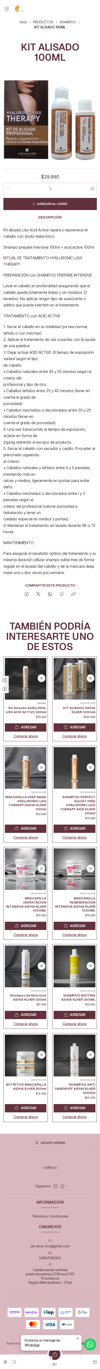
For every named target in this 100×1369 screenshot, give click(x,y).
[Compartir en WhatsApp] (50, 594)
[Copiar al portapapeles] (73, 594)
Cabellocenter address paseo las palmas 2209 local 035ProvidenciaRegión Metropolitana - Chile (50, 1276)
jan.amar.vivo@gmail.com (50, 1246)
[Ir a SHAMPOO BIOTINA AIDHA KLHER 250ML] (74, 966)
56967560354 (50, 1258)
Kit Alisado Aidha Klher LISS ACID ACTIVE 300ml (26, 710)
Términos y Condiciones (50, 1216)
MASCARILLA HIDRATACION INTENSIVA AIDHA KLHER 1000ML (26, 904)
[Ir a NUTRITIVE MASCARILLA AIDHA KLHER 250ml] (26, 1055)
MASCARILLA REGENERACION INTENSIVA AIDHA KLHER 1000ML (75, 904)
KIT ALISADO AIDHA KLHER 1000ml (79, 710)
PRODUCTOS (43, 22)
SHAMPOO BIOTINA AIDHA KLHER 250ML (78, 997)
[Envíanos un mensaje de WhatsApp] (90, 1344)
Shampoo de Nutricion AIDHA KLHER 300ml (28, 997)
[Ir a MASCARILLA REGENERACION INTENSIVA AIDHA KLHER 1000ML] (74, 869)
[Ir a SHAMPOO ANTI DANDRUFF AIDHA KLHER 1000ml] (74, 1055)
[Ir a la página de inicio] (19, 9)
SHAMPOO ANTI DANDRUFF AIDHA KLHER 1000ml (75, 1088)
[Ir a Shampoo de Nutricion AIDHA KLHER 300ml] (26, 966)
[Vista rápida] (41, 678)
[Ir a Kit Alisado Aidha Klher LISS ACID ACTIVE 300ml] (26, 679)
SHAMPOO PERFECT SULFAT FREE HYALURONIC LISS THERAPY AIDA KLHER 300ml (77, 805)
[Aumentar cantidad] (92, 189)
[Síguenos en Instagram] (55, 1186)
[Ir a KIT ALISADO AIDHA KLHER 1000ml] (74, 679)
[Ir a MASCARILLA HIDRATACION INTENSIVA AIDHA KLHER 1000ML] (26, 869)
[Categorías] (5, 1360)
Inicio (23, 22)
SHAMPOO (67, 22)
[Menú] (7, 8)
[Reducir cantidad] (8, 189)
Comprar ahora (26, 736)
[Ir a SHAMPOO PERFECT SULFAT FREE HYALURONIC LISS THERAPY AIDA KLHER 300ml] (74, 768)
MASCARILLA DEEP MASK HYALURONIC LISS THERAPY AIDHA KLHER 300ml (25, 803)
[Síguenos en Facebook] (62, 1186)
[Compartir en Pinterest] (62, 594)
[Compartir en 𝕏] (38, 594)
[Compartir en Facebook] (27, 594)
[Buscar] (14, 1360)
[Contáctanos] (94, 1360)
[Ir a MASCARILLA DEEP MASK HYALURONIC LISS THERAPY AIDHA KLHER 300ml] (26, 768)
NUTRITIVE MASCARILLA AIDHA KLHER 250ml (26, 1086)
